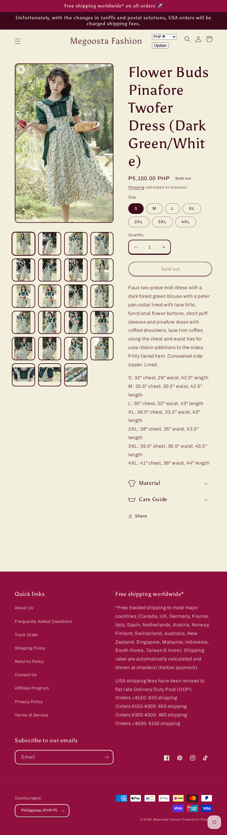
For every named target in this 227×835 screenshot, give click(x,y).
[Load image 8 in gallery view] (102, 270)
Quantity (136, 235)
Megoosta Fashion (167, 819)
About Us (24, 608)
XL (192, 208)
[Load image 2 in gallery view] (49, 243)
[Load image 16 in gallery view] (102, 322)
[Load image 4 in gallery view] (102, 243)
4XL (185, 222)
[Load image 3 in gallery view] (75, 243)
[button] (17, 41)
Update (160, 45)
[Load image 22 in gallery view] (49, 375)
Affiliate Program (32, 688)
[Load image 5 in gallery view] (23, 270)
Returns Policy (29, 661)
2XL (138, 222)
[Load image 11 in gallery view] (75, 296)
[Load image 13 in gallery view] (23, 322)
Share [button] (141, 516)
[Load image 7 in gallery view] (75, 270)
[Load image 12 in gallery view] (102, 296)
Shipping (136, 187)
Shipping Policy (30, 648)
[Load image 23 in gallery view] (75, 375)
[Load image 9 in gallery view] (23, 296)
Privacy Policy (29, 702)
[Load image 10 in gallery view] (49, 296)
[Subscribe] (106, 757)
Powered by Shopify (197, 819)
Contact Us (26, 675)
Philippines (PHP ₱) (39, 810)
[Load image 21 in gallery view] (23, 375)
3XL (162, 222)
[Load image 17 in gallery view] (23, 348)
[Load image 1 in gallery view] (23, 243)
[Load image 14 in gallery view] (49, 322)
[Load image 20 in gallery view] (102, 348)
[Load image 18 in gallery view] (49, 348)
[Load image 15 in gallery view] (75, 322)
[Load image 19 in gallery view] (75, 348)
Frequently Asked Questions (43, 621)
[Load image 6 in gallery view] (49, 270)
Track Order (27, 635)
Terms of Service (31, 715)
